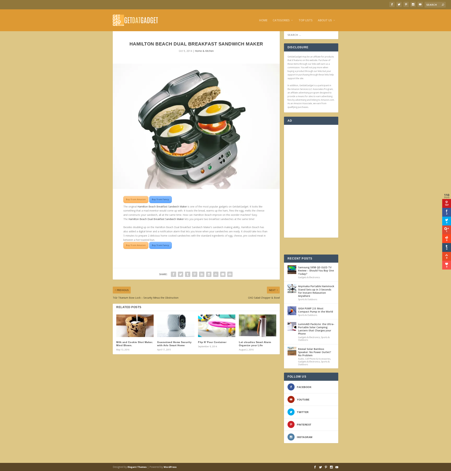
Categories (281, 20)
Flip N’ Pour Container (212, 342)
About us (325, 20)
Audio (301, 358)
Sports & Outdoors (307, 299)
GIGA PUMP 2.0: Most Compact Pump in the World (315, 310)
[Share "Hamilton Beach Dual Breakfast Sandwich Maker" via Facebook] (173, 274)
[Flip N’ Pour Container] (216, 325)
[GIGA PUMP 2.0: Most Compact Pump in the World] (292, 310)
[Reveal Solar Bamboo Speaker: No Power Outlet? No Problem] (292, 351)
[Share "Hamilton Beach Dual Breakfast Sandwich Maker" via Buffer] (208, 274)
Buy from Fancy (160, 199)
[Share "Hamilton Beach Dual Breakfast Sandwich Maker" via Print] (229, 274)
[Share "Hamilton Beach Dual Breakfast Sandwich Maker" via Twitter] (180, 274)
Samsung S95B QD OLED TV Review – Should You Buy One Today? (316, 270)
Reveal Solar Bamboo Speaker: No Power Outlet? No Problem (314, 352)
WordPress (170, 467)
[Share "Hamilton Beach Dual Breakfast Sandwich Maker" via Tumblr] (187, 274)
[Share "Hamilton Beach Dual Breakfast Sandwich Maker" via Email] (222, 274)
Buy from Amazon (136, 199)
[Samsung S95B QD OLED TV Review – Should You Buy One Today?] (292, 269)
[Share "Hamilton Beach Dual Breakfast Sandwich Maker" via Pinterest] (194, 274)
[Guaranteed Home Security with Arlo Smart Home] (175, 325)
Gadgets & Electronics (309, 277)
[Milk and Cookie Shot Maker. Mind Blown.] (135, 325)
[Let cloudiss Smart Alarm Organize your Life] (257, 325)
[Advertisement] (311, 181)
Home (263, 20)
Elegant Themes (137, 467)
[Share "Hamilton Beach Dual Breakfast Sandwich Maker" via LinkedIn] (201, 274)
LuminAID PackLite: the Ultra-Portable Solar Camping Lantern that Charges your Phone (316, 328)
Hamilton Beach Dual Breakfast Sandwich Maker (156, 219)
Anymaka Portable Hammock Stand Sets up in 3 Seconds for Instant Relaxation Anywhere (316, 291)
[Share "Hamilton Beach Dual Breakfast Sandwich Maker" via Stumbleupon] (215, 274)
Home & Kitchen (204, 51)
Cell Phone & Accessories (317, 358)
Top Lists (306, 20)
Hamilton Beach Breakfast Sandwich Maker (162, 206)
